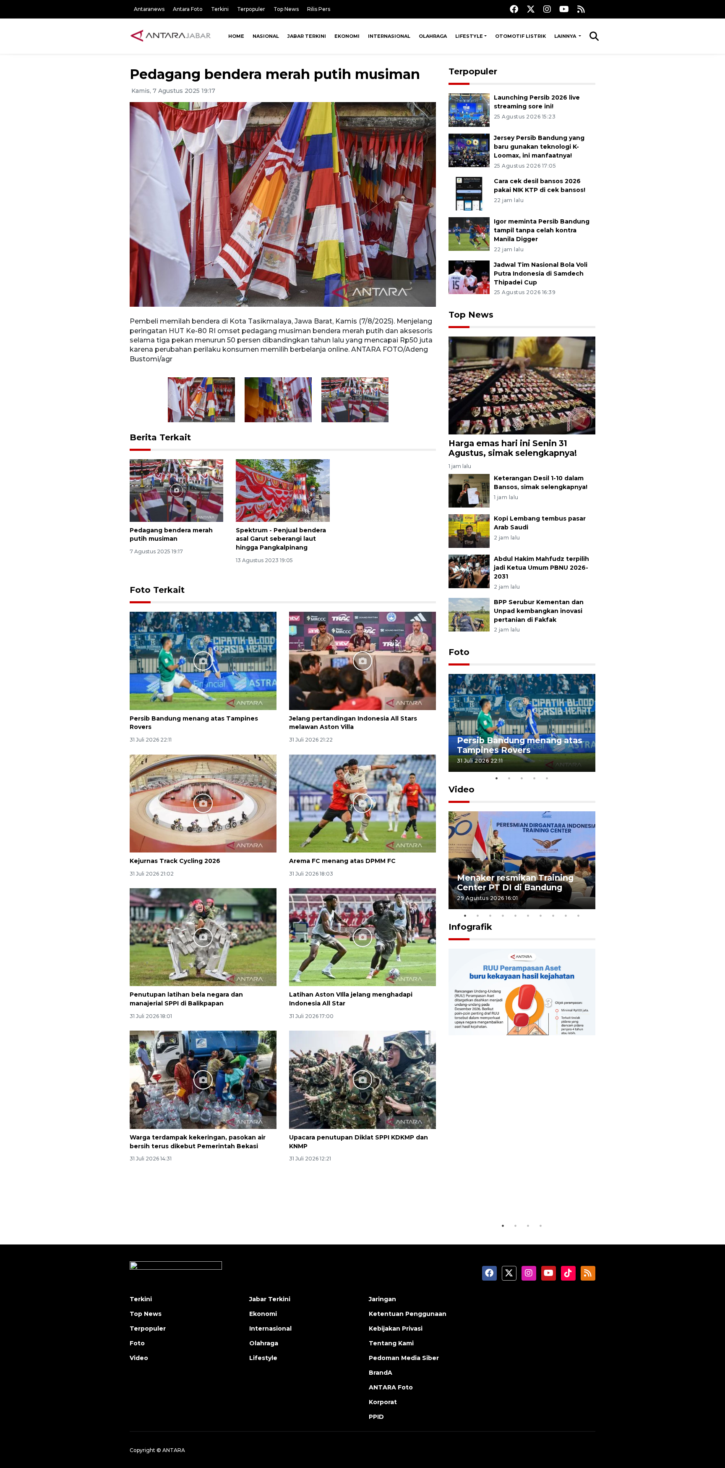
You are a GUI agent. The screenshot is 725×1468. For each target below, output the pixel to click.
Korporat (383, 1402)
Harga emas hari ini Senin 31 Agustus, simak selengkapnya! (513, 448)
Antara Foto (188, 9)
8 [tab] (553, 915)
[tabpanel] (522, 723)
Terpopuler (251, 9)
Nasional (266, 36)
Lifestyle (469, 36)
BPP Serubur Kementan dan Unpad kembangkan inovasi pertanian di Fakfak (539, 611)
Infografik (470, 927)
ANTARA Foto (391, 1387)
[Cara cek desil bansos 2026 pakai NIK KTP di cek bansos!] (469, 193)
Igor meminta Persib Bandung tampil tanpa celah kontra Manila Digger (541, 230)
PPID (376, 1417)
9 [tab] (566, 915)
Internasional (389, 36)
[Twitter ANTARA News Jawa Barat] (531, 9)
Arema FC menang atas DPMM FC (342, 861)
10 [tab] (578, 915)
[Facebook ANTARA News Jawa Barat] (514, 9)
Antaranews (149, 9)
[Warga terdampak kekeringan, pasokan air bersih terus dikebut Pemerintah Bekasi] (203, 1079)
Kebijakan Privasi (395, 1328)
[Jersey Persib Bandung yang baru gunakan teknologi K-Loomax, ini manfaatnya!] (469, 150)
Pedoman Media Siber (404, 1358)
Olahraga (433, 36)
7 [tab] (541, 915)
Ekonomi (347, 36)
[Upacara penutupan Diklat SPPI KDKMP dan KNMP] (362, 1079)
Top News (286, 9)
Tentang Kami (391, 1343)
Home (236, 36)
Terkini (220, 9)
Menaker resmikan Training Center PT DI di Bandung (515, 882)
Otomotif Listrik (520, 36)
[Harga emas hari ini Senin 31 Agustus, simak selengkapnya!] (522, 385)
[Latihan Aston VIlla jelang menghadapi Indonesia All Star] (362, 937)
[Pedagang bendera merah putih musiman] (176, 490)
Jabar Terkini (306, 36)
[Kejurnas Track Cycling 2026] (203, 803)
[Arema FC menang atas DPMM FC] (362, 803)
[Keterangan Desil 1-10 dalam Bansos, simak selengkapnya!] (469, 490)
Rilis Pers (318, 9)
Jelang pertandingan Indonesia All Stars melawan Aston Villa (353, 723)
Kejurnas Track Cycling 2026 (175, 861)
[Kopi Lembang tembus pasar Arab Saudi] (469, 530)
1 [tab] (497, 778)
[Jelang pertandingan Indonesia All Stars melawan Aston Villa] (362, 660)
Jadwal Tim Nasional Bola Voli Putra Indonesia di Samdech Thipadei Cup (540, 273)
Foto (459, 652)
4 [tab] (534, 778)
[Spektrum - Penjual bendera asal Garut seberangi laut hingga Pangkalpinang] (282, 490)
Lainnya (565, 36)
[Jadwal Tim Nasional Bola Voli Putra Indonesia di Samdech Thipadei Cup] (469, 277)
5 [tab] (547, 778)
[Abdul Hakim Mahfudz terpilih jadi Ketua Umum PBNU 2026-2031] (469, 571)
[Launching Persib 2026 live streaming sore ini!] (469, 110)
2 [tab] (509, 778)
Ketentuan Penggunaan (407, 1314)
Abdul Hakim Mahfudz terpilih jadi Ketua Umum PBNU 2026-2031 (541, 567)
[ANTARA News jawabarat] (172, 36)
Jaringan (382, 1299)
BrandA (380, 1372)
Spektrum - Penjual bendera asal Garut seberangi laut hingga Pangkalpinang (281, 539)
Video (462, 789)
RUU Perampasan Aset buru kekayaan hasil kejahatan (515, 1192)
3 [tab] (522, 778)
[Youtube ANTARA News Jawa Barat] (564, 9)
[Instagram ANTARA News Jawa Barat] (547, 9)
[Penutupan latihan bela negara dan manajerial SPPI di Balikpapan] (203, 937)
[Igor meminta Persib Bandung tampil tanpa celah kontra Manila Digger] (469, 233)
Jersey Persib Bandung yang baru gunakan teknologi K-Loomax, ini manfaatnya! (539, 146)
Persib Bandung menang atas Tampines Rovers (519, 745)
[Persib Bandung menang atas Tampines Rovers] (203, 660)
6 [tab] (528, 915)
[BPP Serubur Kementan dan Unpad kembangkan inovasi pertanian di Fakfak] (469, 614)
